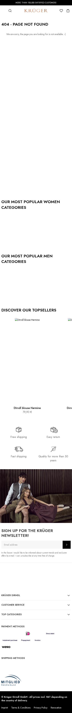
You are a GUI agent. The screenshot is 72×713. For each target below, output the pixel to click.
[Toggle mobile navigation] (3, 10)
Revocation (56, 707)
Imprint (4, 707)
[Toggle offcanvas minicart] (68, 10)
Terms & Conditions (20, 707)
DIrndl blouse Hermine (27, 408)
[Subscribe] (67, 545)
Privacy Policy (40, 707)
